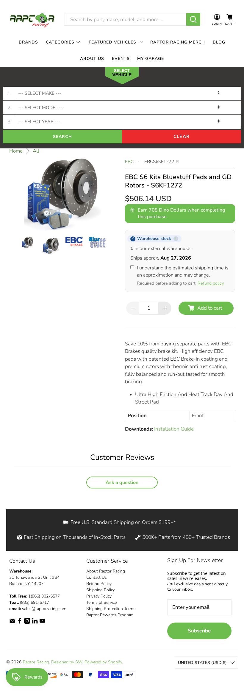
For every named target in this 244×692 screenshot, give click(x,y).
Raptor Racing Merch (177, 42)
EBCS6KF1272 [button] (159, 162)
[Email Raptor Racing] (12, 623)
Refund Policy (99, 584)
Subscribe (199, 630)
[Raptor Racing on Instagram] (27, 623)
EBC (129, 162)
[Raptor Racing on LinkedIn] (35, 623)
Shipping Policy (100, 590)
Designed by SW (66, 662)
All (36, 150)
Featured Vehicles (112, 42)
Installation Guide (174, 429)
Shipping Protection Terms (110, 609)
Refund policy (211, 283)
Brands (28, 42)
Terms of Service (101, 602)
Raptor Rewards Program (110, 615)
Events (121, 58)
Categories (60, 42)
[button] (122, 77)
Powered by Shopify (103, 662)
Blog (219, 42)
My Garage (150, 58)
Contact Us (96, 577)
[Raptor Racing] (32, 19)
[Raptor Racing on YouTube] (42, 623)
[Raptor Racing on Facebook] (20, 623)
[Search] (193, 19)
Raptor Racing (36, 662)
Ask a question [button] (122, 482)
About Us (92, 58)
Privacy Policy (99, 596)
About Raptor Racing (105, 571)
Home (16, 150)
